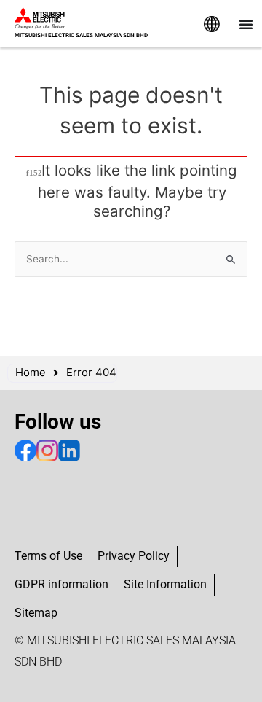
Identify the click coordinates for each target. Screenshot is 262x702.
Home (30, 372)
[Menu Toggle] (246, 24)
